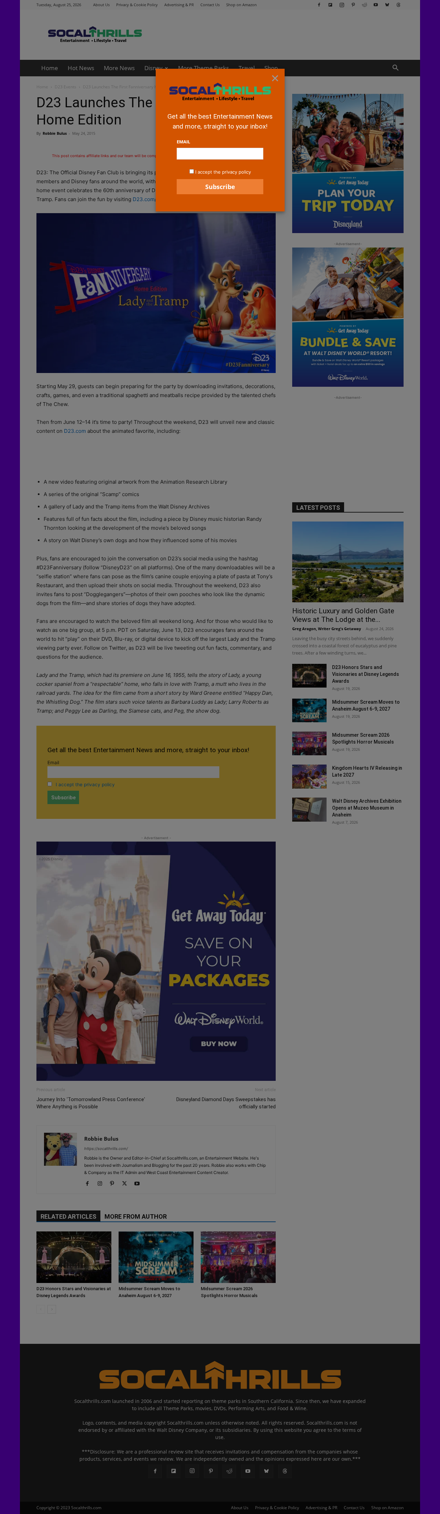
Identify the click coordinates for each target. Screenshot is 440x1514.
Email (183, 142)
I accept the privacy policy (223, 172)
